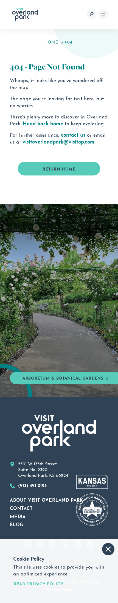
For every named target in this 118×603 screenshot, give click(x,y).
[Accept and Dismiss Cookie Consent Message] (108, 549)
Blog (16, 524)
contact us (73, 134)
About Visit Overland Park (46, 499)
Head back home (43, 122)
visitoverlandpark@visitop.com (58, 141)
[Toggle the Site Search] (91, 14)
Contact (21, 507)
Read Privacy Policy (38, 583)
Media (18, 516)
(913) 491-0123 (32, 485)
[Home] (25, 14)
